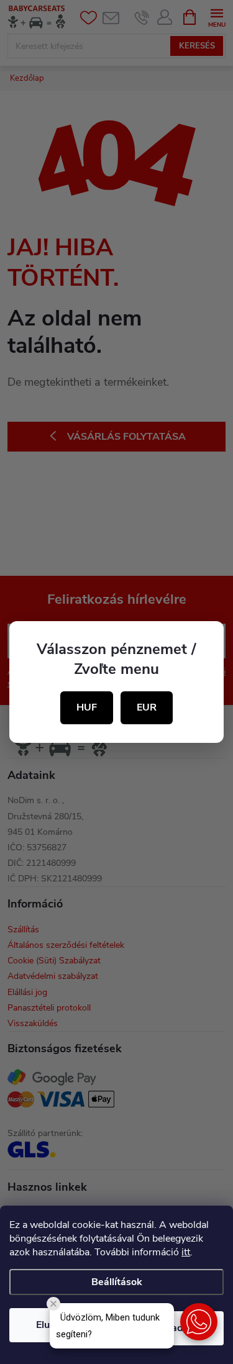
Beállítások (116, 1282)
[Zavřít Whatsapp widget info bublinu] (53, 1304)
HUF (86, 707)
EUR (147, 707)
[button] (198, 1321)
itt (185, 1252)
